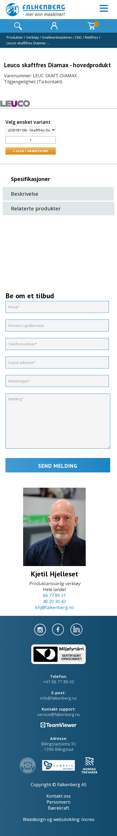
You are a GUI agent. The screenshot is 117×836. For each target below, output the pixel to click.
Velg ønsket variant (28, 122)
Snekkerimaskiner (57, 37)
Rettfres (91, 37)
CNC (78, 37)
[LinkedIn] (76, 629)
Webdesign (34, 819)
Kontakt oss (58, 796)
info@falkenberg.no (58, 698)
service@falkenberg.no (58, 714)
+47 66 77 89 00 (58, 681)
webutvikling (66, 819)
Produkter (15, 37)
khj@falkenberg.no (54, 607)
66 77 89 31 (54, 595)
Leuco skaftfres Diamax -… (29, 43)
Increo (87, 819)
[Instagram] (40, 629)
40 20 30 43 (54, 601)
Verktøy (32, 37)
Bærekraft (58, 808)
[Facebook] (58, 629)
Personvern (58, 802)
